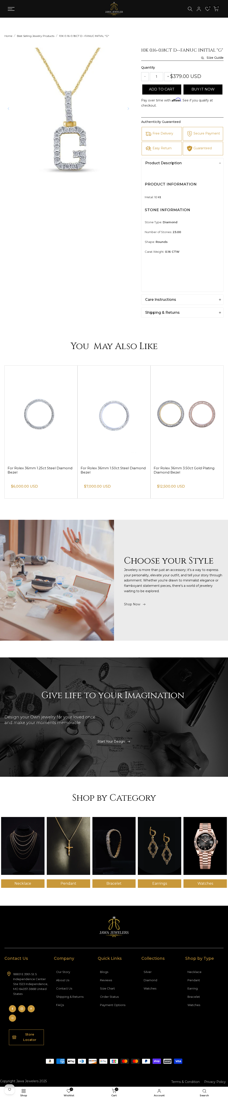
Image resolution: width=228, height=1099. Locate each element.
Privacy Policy (215, 1082)
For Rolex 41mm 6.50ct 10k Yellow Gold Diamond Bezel (40, 470)
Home (8, 36)
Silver (148, 972)
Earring (192, 988)
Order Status (109, 996)
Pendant (193, 980)
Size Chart (107, 988)
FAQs (60, 1005)
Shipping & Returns (69, 996)
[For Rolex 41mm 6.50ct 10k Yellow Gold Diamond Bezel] (41, 414)
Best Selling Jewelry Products (35, 36)
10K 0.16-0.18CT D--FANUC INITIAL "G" (84, 36)
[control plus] (168, 76)
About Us (62, 980)
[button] (128, 108)
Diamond (150, 980)
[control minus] (145, 76)
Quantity (148, 67)
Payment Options (112, 1005)
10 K (157, 197)
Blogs (104, 972)
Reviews (106, 980)
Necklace (194, 972)
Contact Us (64, 988)
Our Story (63, 972)
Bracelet (193, 996)
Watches (150, 988)
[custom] (12, 1008)
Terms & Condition (185, 1082)
